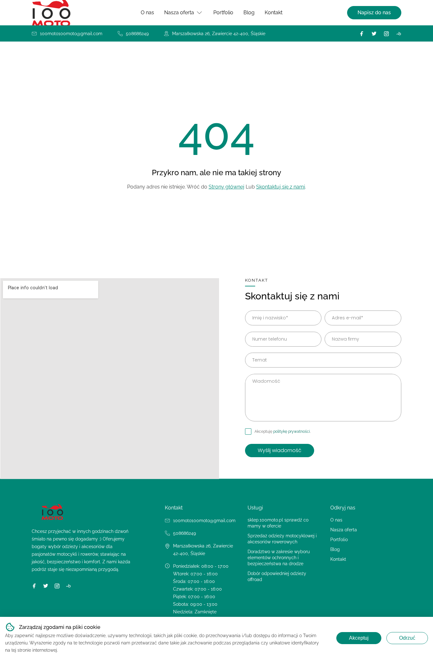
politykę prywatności (291, 431)
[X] (374, 33)
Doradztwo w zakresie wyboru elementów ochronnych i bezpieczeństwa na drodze (279, 557)
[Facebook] (361, 33)
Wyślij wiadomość (279, 450)
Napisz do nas (374, 13)
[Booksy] (398, 33)
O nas (147, 13)
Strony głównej (226, 187)
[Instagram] (386, 33)
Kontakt (273, 13)
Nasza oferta (179, 13)
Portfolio (223, 13)
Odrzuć (407, 638)
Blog (249, 13)
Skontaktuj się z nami (280, 187)
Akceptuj (359, 638)
